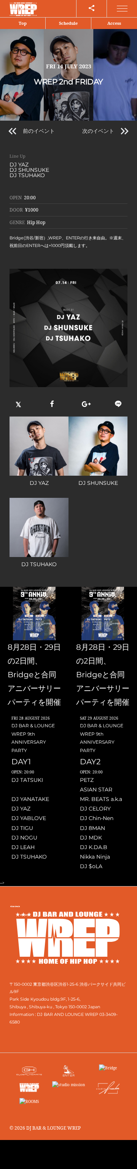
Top (23, 23)
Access (114, 23)
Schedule (68, 23)
